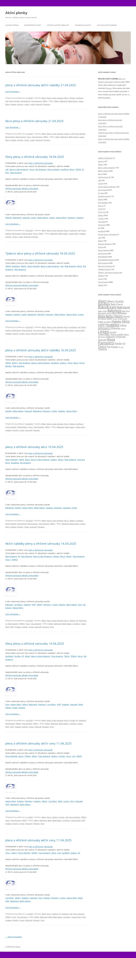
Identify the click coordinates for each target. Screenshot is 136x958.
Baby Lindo (102, 311)
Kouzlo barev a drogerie (107, 234)
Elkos (109, 318)
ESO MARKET (103, 202)
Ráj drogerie (25, 101)
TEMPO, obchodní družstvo (109, 272)
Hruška (17, 656)
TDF (124, 343)
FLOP (100, 209)
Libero (123, 328)
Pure (80, 604)
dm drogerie (103, 190)
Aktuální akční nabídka (107, 25)
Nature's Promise (116, 336)
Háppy (123, 325)
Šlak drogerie (21, 137)
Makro (100, 241)
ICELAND (101, 221)
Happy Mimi (61, 217)
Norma (101, 247)
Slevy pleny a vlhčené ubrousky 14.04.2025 (34, 643)
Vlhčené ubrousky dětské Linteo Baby (21, 188)
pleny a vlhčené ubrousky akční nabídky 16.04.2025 (40, 350)
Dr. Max (101, 193)
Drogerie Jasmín (104, 196)
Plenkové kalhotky (83, 25)
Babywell (102, 313)
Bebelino (122, 313)
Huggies (13, 104)
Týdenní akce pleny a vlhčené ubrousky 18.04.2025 (40, 253)
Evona (115, 319)
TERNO (14, 559)
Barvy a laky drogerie (55, 98)
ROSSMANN (103, 256)
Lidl (6, 101)
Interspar (101, 225)
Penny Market (14, 101)
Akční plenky (16, 12)
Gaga (100, 321)
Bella (60, 801)
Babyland (63, 101)
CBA (99, 180)
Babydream (107, 307)
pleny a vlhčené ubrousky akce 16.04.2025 (34, 447)
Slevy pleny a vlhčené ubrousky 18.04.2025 (34, 157)
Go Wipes (107, 322)
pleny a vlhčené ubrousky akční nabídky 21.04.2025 (40, 85)
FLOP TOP (102, 212)
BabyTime (126, 311)
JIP (19, 556)
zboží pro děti (119, 82)
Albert (43, 98)
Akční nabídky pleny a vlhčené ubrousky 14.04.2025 (40, 543)
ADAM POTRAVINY (105, 158)
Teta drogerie (36, 101)
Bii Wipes (102, 318)
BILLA (66, 98)
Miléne (126, 334)
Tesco (29, 137)
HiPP (34, 604)
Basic (114, 313)
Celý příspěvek (13, 91)
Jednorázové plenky (32, 25)
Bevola (126, 316)
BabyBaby (104, 304)
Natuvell (39, 104)
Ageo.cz (101, 161)
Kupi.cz (109, 88)
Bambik (109, 313)
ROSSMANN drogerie (106, 260)
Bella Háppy (73, 101)
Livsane (112, 332)
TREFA (44, 101)
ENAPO (101, 199)
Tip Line (121, 347)
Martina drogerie (104, 244)
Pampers (46, 104)
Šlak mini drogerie (105, 266)
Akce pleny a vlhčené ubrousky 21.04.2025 (34, 121)
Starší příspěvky (13, 937)
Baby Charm (117, 304)
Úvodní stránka (12, 25)
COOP (100, 183)
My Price (102, 337)
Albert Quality (115, 301)
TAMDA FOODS (104, 269)
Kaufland (79, 98)
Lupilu (32, 104)
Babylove (114, 310)
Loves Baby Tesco (107, 334)
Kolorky (20, 104)
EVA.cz (100, 206)
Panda (118, 343)
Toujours (102, 349)
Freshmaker (122, 318)
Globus (72, 98)
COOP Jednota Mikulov (107, 187)
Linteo (26, 104)
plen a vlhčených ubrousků (41, 163)
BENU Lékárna (103, 171)
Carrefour (18, 604)
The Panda (112, 346)
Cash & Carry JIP (104, 177)
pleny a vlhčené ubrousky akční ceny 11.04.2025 (38, 743)
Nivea (111, 339)
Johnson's (104, 328)
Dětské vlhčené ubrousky (58, 25)
